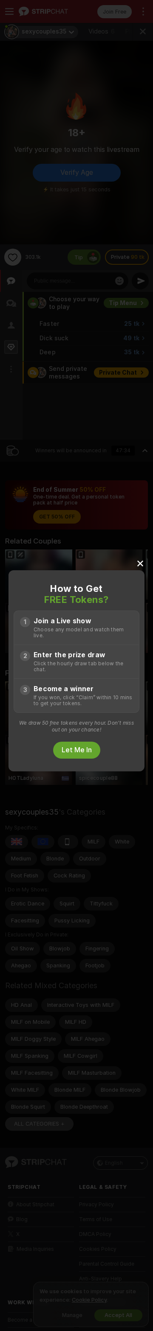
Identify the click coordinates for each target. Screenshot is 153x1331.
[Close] (140, 563)
